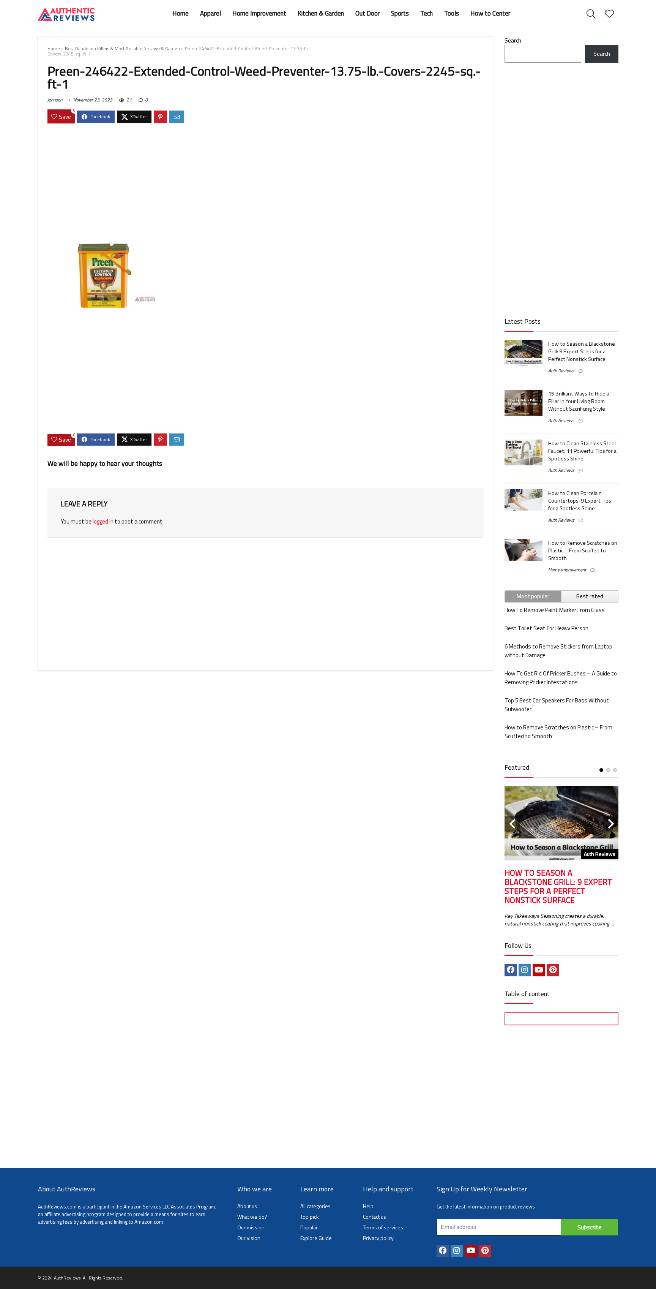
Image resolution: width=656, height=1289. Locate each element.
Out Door (367, 13)
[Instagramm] (525, 970)
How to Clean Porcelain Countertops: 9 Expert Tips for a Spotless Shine (579, 500)
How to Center (490, 13)
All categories (315, 1206)
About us (247, 1206)
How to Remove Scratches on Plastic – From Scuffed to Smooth (582, 550)
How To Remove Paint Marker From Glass (555, 610)
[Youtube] (539, 970)
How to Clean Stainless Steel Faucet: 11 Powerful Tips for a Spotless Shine (582, 451)
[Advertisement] (265, 184)
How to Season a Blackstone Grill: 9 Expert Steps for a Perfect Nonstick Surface (581, 351)
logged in (103, 521)
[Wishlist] (609, 14)
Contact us (374, 1217)
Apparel (210, 13)
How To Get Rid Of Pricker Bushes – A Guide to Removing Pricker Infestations (561, 677)
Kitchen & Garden (321, 13)
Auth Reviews (561, 370)
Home (180, 13)
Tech (426, 13)
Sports (400, 13)
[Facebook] (511, 970)
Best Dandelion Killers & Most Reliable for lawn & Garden (122, 48)
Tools (451, 13)
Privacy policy (378, 1238)
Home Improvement (259, 13)
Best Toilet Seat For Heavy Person (546, 628)
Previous (512, 824)
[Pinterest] (553, 970)
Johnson (54, 99)
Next (610, 824)
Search (513, 40)
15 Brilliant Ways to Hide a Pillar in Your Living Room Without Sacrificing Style (578, 401)
